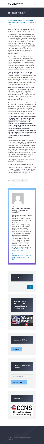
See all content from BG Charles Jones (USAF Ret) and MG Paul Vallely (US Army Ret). (21, 256)
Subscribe (17, 382)
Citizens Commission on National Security (21, 249)
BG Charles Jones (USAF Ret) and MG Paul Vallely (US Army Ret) (21, 21)
